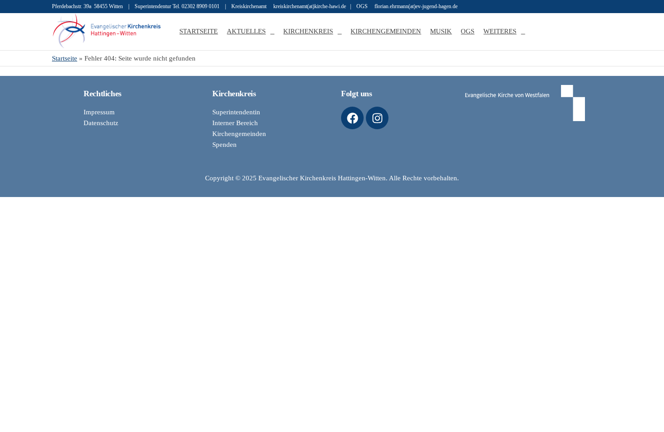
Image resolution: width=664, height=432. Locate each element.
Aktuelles (246, 31)
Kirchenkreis (308, 31)
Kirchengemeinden (386, 31)
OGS (467, 31)
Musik (441, 31)
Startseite (198, 31)
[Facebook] (352, 118)
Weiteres (499, 31)
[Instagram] (377, 118)
